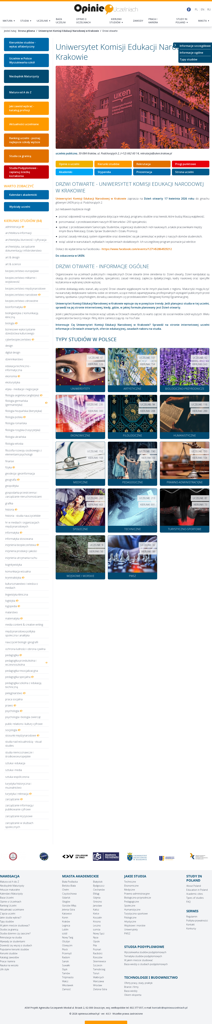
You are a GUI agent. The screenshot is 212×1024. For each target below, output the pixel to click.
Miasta (202, 20)
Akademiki (65, 172)
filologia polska (14, 417)
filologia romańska (16, 423)
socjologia (11, 730)
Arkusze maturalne (10, 889)
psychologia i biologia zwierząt (23, 717)
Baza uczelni (61, 20)
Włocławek (67, 985)
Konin (65, 917)
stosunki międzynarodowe (20, 735)
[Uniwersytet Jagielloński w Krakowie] (106, 856)
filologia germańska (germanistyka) (16, 403)
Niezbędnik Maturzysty (24, 76)
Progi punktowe (185, 164)
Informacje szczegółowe (195, 46)
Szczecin (97, 965)
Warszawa (98, 981)
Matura (7, 20)
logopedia (11, 606)
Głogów (66, 901)
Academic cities (194, 893)
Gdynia (96, 897)
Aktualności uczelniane (24, 124)
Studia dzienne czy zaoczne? (15, 933)
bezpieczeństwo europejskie (22, 271)
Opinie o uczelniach (83, 20)
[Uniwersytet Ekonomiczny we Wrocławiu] (137, 858)
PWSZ (127, 933)
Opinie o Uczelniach (10, 901)
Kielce (96, 913)
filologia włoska (14, 443)
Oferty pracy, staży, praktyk (138, 982)
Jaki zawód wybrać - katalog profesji (21, 108)
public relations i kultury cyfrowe (24, 724)
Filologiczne (130, 917)
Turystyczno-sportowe (136, 913)
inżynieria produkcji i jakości (21, 551)
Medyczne (129, 889)
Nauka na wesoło (9, 965)
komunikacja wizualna (18, 571)
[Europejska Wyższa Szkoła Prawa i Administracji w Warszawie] (13, 856)
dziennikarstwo (14, 359)
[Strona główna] (106, 9)
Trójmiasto (68, 977)
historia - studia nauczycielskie (23, 515)
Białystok (98, 881)
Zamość (66, 989)
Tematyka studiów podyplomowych (143, 956)
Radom (66, 957)
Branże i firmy (131, 986)
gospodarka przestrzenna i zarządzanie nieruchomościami (23, 494)
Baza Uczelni (7, 897)
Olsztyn (66, 941)
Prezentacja (144, 172)
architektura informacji (18, 233)
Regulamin (191, 916)
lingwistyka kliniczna (16, 594)
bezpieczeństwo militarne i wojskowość (20, 280)
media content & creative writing (24, 624)
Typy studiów (188, 59)
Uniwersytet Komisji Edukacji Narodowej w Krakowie (68, 30)
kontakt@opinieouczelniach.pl (169, 1007)
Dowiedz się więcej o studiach (16, 945)
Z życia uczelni (7, 913)
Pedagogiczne (131, 901)
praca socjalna (14, 699)
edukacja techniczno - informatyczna (18, 368)
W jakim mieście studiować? (15, 925)
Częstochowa (69, 893)
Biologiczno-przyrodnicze (137, 897)
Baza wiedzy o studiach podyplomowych (146, 964)
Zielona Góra (100, 989)
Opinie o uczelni (69, 164)
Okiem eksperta (132, 994)
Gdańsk (66, 897)
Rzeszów (97, 957)
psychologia (12, 711)
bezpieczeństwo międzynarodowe (25, 288)
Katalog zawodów (9, 957)
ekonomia (11, 376)
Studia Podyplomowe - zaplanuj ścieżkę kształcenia (23, 172)
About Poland (193, 885)
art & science (13, 264)
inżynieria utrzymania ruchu (21, 558)
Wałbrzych (98, 977)
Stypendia (104, 172)
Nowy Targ (67, 937)
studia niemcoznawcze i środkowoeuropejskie (19, 754)
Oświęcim (67, 945)
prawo (9, 705)
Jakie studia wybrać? (10, 917)
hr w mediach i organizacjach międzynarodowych (22, 524)
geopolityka (12, 486)
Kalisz (96, 909)
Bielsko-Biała (69, 885)
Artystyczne (130, 921)
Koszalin (97, 917)
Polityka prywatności (197, 920)
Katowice (67, 913)
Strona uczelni (184, 172)
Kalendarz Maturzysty (11, 893)
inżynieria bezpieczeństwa (20, 545)
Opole (96, 941)
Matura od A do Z (20, 92)
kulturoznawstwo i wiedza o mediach (21, 586)
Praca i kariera (153, 20)
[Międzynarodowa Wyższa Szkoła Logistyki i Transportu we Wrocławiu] (168, 856)
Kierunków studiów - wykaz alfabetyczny (22, 44)
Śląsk (64, 969)
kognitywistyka (13, 564)
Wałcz (65, 981)
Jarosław (97, 905)
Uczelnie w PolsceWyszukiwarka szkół (22, 60)
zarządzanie (12, 799)
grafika (9, 503)
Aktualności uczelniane (12, 909)
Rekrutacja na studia (11, 937)
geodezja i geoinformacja (20, 473)
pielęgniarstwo (13, 693)
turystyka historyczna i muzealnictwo (18, 785)
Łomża (96, 929)
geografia (10, 479)
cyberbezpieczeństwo (18, 339)
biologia (9, 323)
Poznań (97, 949)
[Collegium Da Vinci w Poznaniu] (44, 856)
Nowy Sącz (98, 933)
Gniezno (97, 901)
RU (209, 9)
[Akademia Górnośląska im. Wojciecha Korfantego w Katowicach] (75, 856)
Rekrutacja (143, 164)
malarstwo (11, 612)
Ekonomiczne (131, 885)
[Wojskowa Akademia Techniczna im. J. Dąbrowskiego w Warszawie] (199, 856)
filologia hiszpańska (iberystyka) (23, 411)
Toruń (96, 973)
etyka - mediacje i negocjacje (21, 389)
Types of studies (195, 897)
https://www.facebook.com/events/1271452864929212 (137, 249)
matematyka (12, 618)
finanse (9, 461)
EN (202, 9)
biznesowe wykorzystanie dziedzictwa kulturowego (20, 331)
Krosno (97, 921)
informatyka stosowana (19, 539)
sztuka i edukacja (15, 763)
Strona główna (26, 30)
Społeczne (129, 905)
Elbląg (96, 893)
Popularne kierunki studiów (14, 949)
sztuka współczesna (17, 777)
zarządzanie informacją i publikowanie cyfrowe (19, 807)
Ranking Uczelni (8, 905)
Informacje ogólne (191, 52)
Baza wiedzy (130, 990)
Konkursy (191, 928)
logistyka (10, 600)
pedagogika (12, 655)
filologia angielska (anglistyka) (22, 395)
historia (9, 509)
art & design (12, 257)
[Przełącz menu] (175, 45)
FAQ (188, 901)
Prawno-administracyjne (137, 893)
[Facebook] (189, 9)
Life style (4, 969)
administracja (13, 227)
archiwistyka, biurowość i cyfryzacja (25, 240)
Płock (65, 949)
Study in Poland (181, 20)
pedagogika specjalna (17, 677)
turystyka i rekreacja (16, 794)
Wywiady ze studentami (12, 941)
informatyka (12, 532)
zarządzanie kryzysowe (18, 816)
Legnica (66, 925)
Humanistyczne (132, 909)
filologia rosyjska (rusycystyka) (22, 430)
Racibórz (97, 953)
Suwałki (66, 965)
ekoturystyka (12, 382)
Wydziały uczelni (19, 207)
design (9, 345)
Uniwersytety (131, 929)
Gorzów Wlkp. (69, 905)
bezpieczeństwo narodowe (21, 295)
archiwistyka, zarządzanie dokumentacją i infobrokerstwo (23, 248)
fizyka (8, 467)
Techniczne (130, 881)
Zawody (138, 20)
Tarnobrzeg (99, 969)
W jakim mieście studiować (138, 960)
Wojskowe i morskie (134, 925)
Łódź (64, 933)
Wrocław (97, 985)
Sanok (65, 961)
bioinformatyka (14, 307)
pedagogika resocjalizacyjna (21, 671)
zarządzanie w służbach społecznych (19, 825)
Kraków (66, 921)
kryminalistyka (13, 577)
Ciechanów (99, 889)
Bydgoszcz (98, 885)
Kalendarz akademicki (23, 195)
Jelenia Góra (68, 909)
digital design (12, 352)
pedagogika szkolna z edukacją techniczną (23, 685)
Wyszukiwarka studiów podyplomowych (145, 952)
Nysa (95, 937)
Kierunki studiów (115, 20)
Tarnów (66, 973)
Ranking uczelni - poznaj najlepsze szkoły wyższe (24, 140)
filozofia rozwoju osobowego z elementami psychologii (23, 452)
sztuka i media (13, 770)
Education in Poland (197, 889)
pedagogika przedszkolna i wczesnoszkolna (20, 662)
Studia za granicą (20, 156)
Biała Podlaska (70, 881)
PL (196, 9)
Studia (24, 20)
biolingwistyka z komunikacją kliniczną (21, 315)
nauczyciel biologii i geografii (21, 642)
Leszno (97, 925)
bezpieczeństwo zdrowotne (21, 301)
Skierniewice (99, 961)
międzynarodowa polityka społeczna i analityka (20, 633)
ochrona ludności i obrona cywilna (25, 649)
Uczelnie (42, 20)
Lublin (65, 929)
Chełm (65, 889)
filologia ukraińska (15, 437)
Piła (95, 945)
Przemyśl (67, 953)
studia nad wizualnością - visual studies (23, 743)
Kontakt (190, 924)
